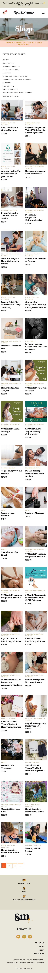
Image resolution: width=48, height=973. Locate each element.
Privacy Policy (19, 960)
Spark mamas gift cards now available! (24, 44)
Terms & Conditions (35, 960)
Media (41, 950)
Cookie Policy (12, 963)
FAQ (24, 892)
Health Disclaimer (27, 963)
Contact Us (24, 883)
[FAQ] (24, 888)
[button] (43, 13)
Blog (41, 946)
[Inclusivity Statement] (24, 896)
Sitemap (40, 963)
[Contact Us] (24, 880)
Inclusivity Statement (24, 900)
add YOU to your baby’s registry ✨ (30, 4)
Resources (39, 953)
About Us (39, 943)
